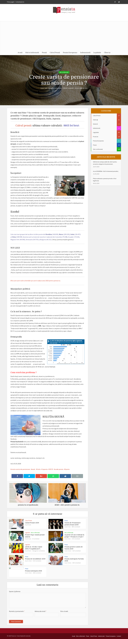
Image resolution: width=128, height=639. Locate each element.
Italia (38, 469)
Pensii (44, 53)
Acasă (20, 53)
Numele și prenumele (17, 611)
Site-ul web (64, 611)
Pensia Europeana (70, 53)
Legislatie (97, 53)
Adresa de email (40, 611)
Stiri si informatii (32, 53)
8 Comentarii (35, 539)
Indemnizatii (85, 53)
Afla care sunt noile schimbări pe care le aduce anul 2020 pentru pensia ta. (35, 281)
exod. (33, 469)
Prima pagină (10, 2)
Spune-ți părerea (14, 591)
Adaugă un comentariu (55, 88)
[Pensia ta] (64, 10)
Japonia (45, 469)
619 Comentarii (76, 551)
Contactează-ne (19, 2)
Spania (67, 469)
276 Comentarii (76, 539)
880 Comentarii (76, 527)
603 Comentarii (76, 563)
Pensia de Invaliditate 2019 (35, 559)
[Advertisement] (64, 35)
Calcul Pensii (55, 53)
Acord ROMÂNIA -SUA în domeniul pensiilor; (105, 171)
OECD (51, 469)
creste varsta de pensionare (20, 469)
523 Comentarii (37, 561)
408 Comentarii (37, 573)
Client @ (107, 53)
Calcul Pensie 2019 (32, 523)
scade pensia (59, 469)
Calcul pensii (23, 125)
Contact (119, 636)
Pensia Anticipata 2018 (33, 571)
